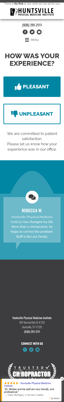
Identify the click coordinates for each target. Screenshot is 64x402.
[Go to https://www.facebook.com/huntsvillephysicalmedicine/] (25, 350)
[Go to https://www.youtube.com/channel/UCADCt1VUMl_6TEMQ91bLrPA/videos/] (37, 350)
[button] (32, 86)
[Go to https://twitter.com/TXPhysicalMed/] (31, 350)
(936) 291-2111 (32, 24)
